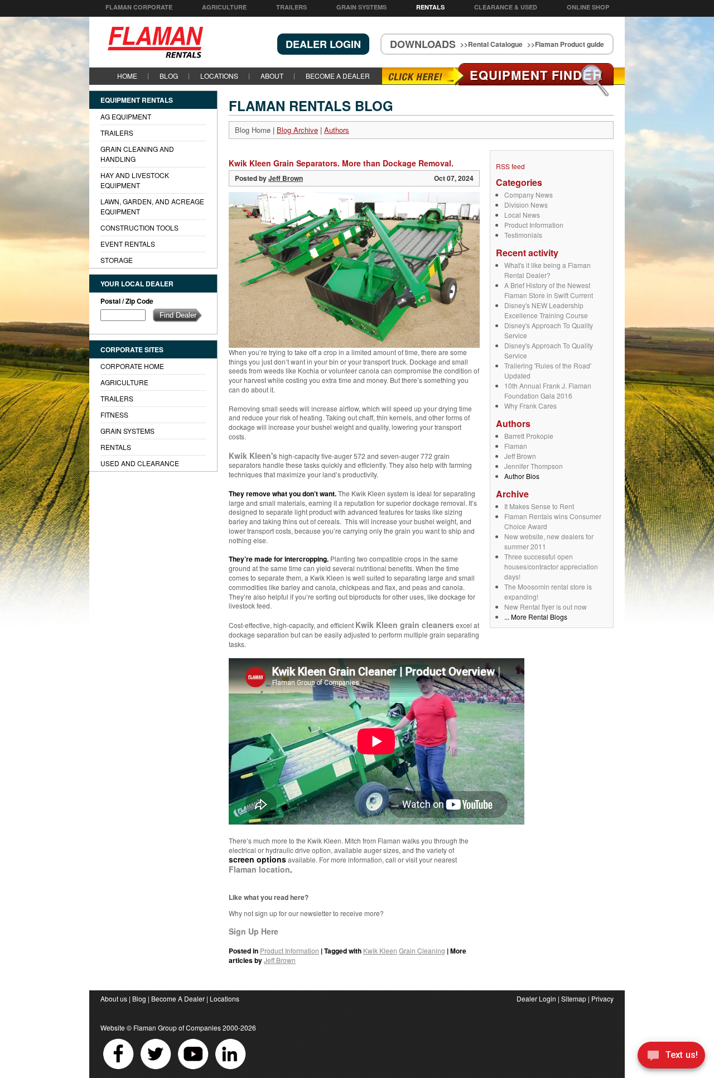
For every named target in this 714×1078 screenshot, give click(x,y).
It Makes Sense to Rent (539, 506)
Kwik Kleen (380, 950)
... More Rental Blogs (535, 616)
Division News (526, 204)
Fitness (114, 414)
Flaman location (259, 869)
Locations (219, 75)
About (271, 75)
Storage (116, 260)
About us (113, 998)
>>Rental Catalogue (491, 44)
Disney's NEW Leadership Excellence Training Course (546, 310)
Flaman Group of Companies (177, 1027)
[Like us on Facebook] (119, 1069)
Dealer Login (536, 998)
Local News (522, 214)
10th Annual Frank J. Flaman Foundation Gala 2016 (547, 390)
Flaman (515, 446)
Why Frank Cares (530, 405)
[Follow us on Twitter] (156, 1069)
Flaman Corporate (138, 7)
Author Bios (521, 476)
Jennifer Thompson (533, 466)
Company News (528, 194)
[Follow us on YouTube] (194, 1069)
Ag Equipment (125, 116)
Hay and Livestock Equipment (134, 180)
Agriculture (224, 7)
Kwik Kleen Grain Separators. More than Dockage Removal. (341, 163)
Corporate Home (132, 366)
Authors (336, 129)
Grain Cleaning (422, 950)
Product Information (533, 224)
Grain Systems (361, 7)
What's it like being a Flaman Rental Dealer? (547, 270)
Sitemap (573, 998)
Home (127, 75)
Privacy (602, 998)
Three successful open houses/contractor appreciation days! (551, 566)
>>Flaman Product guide (565, 44)
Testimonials (523, 234)
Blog (169, 75)
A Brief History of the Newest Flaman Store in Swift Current (548, 290)
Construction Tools (139, 227)
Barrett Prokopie (528, 435)
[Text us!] (671, 1056)
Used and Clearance (139, 463)
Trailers (291, 7)
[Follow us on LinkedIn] (230, 1069)
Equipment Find (536, 75)
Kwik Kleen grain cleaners (404, 624)
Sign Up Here (253, 931)
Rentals (430, 7)
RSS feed (510, 166)
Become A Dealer (338, 75)
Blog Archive (297, 129)
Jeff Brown (520, 456)
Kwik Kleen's (253, 455)
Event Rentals (127, 243)
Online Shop (588, 7)
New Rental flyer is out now (545, 606)
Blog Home (253, 129)
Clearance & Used (505, 7)
